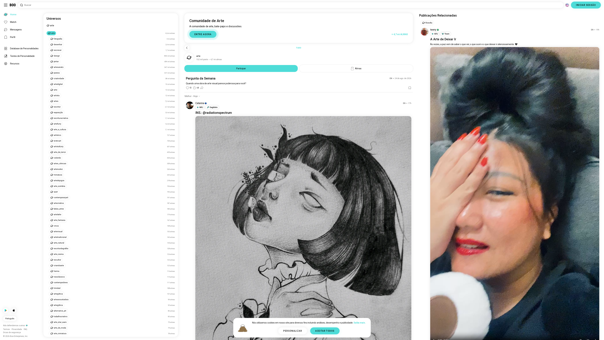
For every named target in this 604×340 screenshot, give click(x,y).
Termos (311, 334)
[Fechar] (7, 7)
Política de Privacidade (327, 334)
